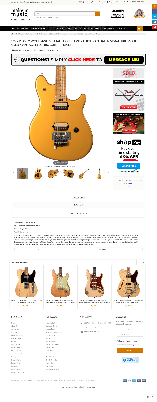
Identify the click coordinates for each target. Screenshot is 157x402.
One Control (50, 354)
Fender (48, 338)
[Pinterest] (83, 213)
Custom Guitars (80, 380)
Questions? (79, 198)
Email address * (122, 330)
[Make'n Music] (19, 7)
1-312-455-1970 (19, 20)
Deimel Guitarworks (52, 335)
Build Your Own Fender (66, 380)
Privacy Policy (15, 357)
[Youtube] (154, 27)
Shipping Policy (16, 360)
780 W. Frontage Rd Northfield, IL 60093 (97, 323)
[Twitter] (154, 16)
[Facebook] (154, 11)
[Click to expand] (60, 116)
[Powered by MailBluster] (130, 360)
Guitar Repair (15, 344)
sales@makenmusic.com (92, 331)
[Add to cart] (22, 304)
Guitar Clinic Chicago (18, 372)
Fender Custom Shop (52, 344)
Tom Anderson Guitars (53, 369)
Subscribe (130, 350)
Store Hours (15, 332)
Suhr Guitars (50, 366)
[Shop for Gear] (154, 6)
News (13, 323)
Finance (13, 341)
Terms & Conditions (17, 354)
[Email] (86, 213)
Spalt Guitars (50, 363)
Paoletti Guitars (51, 357)
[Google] (81, 213)
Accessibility (40, 380)
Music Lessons (16, 351)
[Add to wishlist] (31, 304)
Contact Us (80, 205)
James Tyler (50, 348)
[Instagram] (154, 22)
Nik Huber (49, 351)
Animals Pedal (50, 329)
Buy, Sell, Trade (16, 338)
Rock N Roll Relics (51, 360)
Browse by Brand (51, 326)
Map (27, 20)
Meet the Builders (51, 323)
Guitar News (90, 380)
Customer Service (17, 335)
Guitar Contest (16, 369)
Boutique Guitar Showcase (54, 332)
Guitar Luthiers (16, 348)
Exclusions (14, 366)
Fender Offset (50, 341)
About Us (14, 326)
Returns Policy (16, 363)
